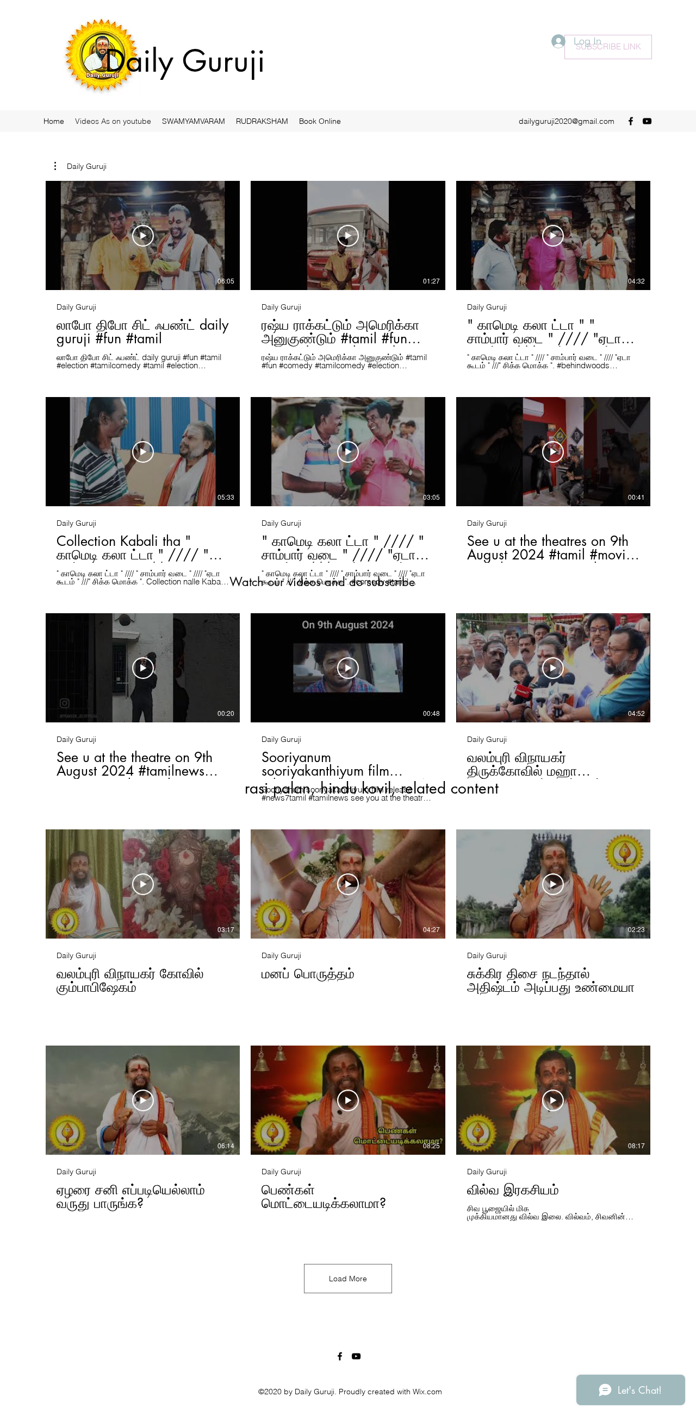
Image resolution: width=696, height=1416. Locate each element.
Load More (348, 1278)
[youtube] (647, 121)
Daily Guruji (185, 60)
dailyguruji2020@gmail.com (566, 121)
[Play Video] (143, 236)
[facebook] (630, 121)
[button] (80, 166)
